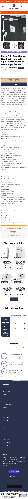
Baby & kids (6, 417)
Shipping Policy (6, 445)
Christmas (5, 420)
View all (14, 299)
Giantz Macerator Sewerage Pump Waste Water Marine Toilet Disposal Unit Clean (20, 288)
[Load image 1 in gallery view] (7, 45)
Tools (4, 401)
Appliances (5, 410)
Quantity (3, 72)
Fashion (5, 423)
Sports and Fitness (7, 404)
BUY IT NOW (14, 84)
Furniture (5, 397)
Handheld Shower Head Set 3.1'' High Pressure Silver (7, 262)
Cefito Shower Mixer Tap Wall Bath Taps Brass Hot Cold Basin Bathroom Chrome (20, 263)
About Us (5, 436)
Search (4, 432)
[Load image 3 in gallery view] (21, 45)
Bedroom (5, 394)
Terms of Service (7, 449)
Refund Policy (6, 442)
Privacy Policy (6, 439)
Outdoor (5, 407)
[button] (2, 7)
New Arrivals (6, 388)
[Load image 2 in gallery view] (14, 45)
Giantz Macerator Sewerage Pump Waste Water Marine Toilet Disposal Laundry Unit (7, 288)
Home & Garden (7, 391)
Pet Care (5, 414)
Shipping (2, 69)
